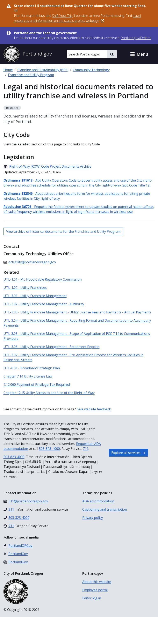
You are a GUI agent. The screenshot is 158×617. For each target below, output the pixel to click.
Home (8, 70)
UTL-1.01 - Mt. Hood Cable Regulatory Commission (42, 279)
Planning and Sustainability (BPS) (42, 70)
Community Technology (91, 70)
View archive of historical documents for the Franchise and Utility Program (63, 231)
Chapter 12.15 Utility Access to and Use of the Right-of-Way (49, 392)
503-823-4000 (49, 448)
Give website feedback (94, 409)
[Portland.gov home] (27, 54)
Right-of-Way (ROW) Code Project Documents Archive (47, 166)
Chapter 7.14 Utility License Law (27, 376)
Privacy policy (92, 517)
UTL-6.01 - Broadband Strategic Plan (31, 368)
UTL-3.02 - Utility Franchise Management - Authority (43, 304)
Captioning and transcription (104, 509)
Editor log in (91, 598)
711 (85, 448)
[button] (139, 54)
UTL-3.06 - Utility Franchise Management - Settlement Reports (51, 346)
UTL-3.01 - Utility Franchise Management (35, 296)
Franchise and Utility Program (31, 75)
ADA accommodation (98, 501)
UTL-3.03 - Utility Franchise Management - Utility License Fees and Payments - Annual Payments (77, 312)
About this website (96, 581)
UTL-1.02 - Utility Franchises (25, 287)
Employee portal (95, 590)
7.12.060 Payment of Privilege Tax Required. (36, 384)
